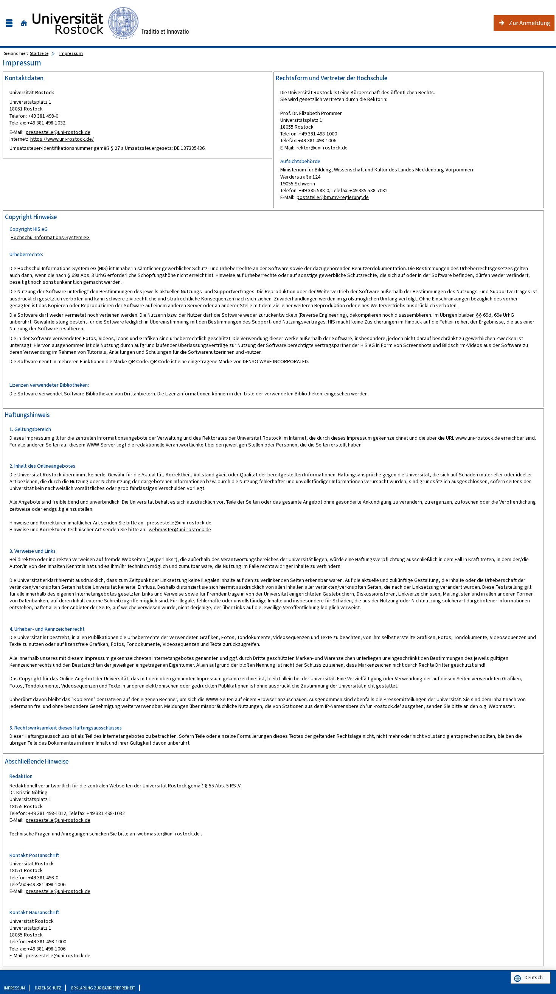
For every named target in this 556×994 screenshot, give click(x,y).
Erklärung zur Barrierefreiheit (103, 988)
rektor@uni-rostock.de (322, 147)
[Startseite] (24, 23)
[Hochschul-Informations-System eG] (110, 23)
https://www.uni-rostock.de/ (62, 139)
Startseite (39, 53)
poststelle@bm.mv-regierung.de (333, 197)
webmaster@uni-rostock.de (180, 529)
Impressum (71, 53)
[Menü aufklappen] (9, 23)
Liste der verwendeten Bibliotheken (283, 393)
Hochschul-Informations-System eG (50, 237)
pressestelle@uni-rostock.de (58, 132)
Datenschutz (48, 988)
